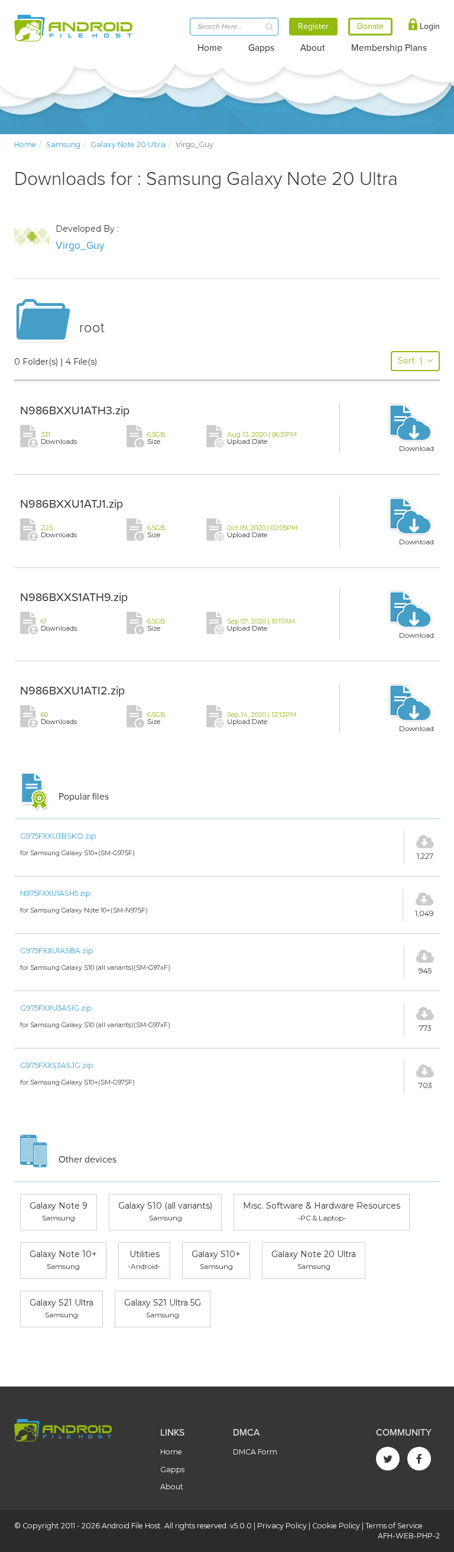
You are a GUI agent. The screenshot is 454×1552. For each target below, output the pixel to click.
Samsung (63, 144)
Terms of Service (394, 1525)
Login (428, 26)
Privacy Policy (282, 1525)
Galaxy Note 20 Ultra (128, 144)
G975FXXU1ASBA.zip (56, 950)
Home (209, 48)
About (312, 48)
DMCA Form (255, 1451)
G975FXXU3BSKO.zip (58, 836)
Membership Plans (389, 48)
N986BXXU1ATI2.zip (72, 691)
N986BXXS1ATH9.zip (74, 597)
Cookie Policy (336, 1525)
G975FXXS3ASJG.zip (56, 1065)
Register (313, 26)
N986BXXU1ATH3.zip (74, 411)
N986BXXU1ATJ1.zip (71, 504)
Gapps (261, 48)
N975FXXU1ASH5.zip (55, 893)
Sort (410, 360)
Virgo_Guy (80, 245)
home (25, 144)
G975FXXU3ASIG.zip (56, 1008)
